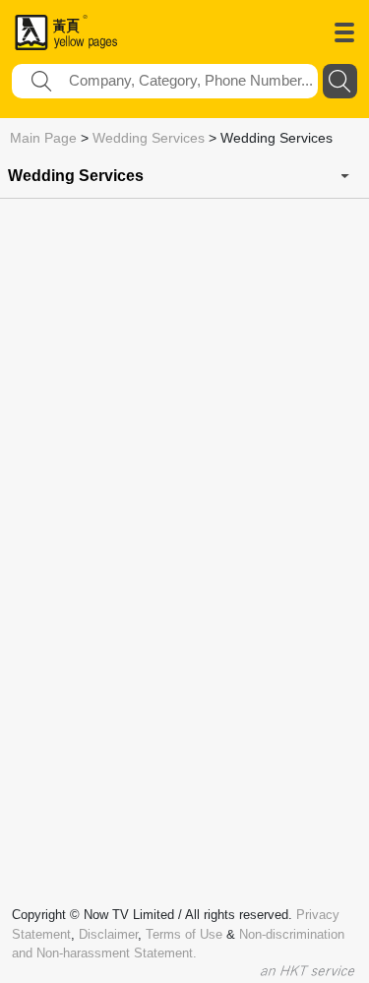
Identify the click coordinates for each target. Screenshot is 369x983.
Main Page (43, 138)
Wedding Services (148, 138)
